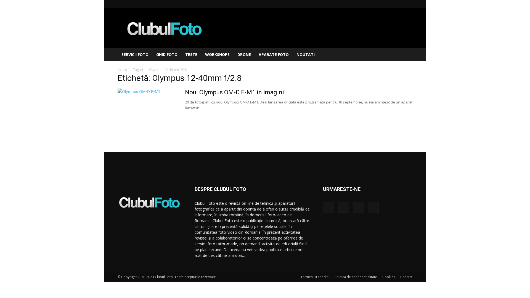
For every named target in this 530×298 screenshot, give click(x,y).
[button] (405, 55)
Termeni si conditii (315, 277)
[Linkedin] (399, 4)
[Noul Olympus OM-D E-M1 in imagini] (148, 109)
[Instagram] (390, 4)
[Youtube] (408, 4)
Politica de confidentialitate (356, 277)
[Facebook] (381, 4)
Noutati (305, 54)
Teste (191, 54)
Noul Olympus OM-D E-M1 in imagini (234, 92)
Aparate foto (274, 54)
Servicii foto (135, 54)
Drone (244, 54)
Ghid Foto (166, 54)
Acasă (122, 69)
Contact (406, 277)
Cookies (388, 277)
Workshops (217, 54)
